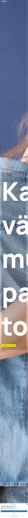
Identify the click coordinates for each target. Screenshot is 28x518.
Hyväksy (14, 511)
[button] (9, 345)
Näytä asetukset (14, 515)
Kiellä (14, 513)
